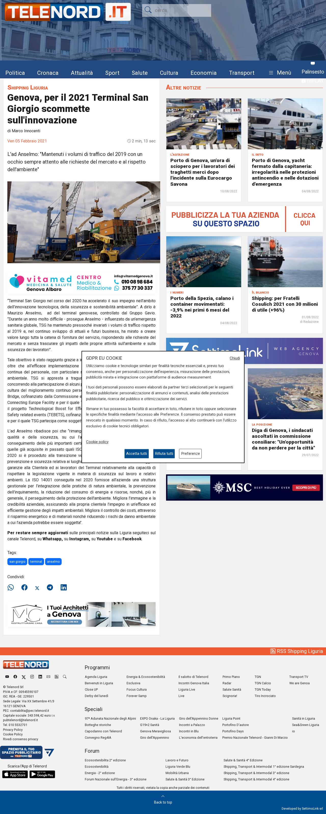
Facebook (132, 538)
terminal (36, 561)
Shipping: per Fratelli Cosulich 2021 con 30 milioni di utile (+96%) (285, 304)
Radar (227, 683)
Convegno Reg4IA (98, 737)
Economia (204, 72)
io (293, 731)
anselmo (53, 561)
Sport (112, 72)
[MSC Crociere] (244, 487)
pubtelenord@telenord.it (20, 720)
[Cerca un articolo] (65, 677)
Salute (140, 72)
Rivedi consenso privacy (20, 739)
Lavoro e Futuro (177, 760)
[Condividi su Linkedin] (63, 587)
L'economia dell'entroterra (198, 737)
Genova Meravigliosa (155, 731)
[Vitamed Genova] (81, 282)
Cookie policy (97, 442)
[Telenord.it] (27, 752)
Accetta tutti (136, 453)
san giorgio (17, 561)
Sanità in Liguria (303, 718)
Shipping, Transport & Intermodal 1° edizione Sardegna (264, 766)
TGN (258, 677)
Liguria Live (187, 689)
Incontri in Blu (189, 731)
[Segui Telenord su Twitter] (23, 677)
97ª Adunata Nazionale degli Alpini (110, 718)
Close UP (91, 689)
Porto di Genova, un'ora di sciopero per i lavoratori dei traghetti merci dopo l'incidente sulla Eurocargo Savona (202, 172)
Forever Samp (137, 696)
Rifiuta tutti (164, 453)
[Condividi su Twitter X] (37, 587)
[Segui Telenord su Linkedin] (40, 677)
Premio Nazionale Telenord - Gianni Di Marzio (255, 737)
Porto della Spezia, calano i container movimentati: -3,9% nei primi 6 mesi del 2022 (202, 307)
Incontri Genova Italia (194, 683)
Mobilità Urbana (177, 773)
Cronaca (48, 72)
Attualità (82, 72)
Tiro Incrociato (265, 696)
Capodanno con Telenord (103, 731)
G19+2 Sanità (149, 725)
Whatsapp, (53, 538)
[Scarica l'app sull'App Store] (15, 774)
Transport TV (298, 677)
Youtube (105, 538)
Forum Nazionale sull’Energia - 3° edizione (115, 779)
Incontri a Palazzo (192, 725)
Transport (241, 72)
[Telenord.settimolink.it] (244, 218)
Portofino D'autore (235, 725)
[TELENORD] (26, 664)
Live (181, 696)
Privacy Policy (13, 730)
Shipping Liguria (27, 87)
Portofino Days (233, 731)
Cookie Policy (13, 734)
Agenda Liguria (96, 677)
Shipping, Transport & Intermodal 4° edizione (256, 779)
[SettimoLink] (244, 350)
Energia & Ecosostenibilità (146, 677)
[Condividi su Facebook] (24, 587)
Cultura (169, 72)
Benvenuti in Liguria (99, 683)
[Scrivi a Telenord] (48, 677)
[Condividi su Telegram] (50, 587)
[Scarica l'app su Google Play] (42, 774)
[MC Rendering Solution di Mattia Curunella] (81, 614)
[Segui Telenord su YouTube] (7, 677)
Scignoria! (230, 696)
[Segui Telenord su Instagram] (32, 677)
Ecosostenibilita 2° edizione (105, 760)
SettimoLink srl (312, 808)
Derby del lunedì (96, 696)
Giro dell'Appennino (154, 737)
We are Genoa (299, 683)
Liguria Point (231, 718)
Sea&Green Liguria (305, 725)
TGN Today (263, 689)
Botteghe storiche (98, 725)
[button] (279, 73)
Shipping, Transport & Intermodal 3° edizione (256, 773)
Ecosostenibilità (96, 766)
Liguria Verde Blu (178, 766)
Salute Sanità (232, 689)
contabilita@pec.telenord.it (29, 711)
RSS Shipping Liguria (299, 651)
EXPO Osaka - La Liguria (157, 718)
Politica (15, 72)
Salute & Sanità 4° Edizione (243, 760)
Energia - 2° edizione (100, 773)
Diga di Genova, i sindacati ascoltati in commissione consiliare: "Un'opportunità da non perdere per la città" (283, 439)
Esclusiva (133, 683)
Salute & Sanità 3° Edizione (185, 779)
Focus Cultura (137, 689)
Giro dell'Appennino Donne (198, 718)
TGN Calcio (263, 683)
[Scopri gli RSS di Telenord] (56, 677)
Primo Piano (231, 677)
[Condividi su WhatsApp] (12, 587)
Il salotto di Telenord (193, 677)
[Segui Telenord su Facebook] (15, 677)
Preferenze (190, 453)
